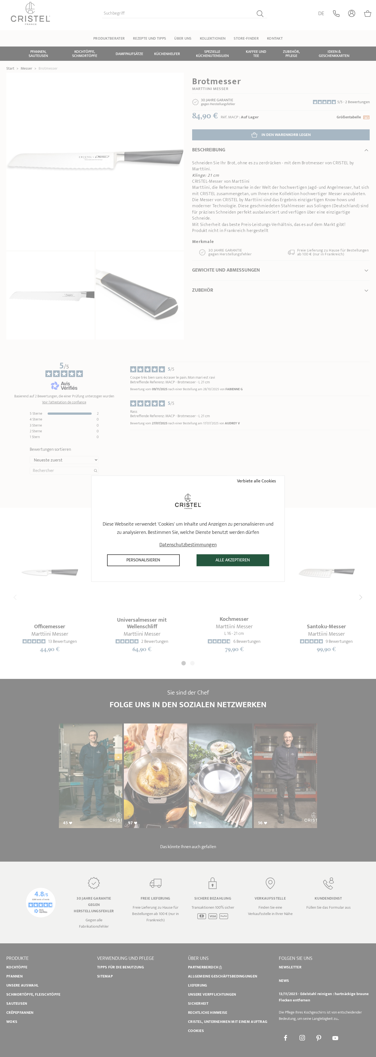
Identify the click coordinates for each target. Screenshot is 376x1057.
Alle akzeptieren (233, 560)
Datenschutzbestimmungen (188, 545)
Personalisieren (143, 560)
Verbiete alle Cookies (256, 481)
